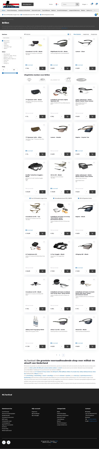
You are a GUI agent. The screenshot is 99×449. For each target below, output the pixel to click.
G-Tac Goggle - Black (57, 254)
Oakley (5, 43)
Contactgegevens (6, 423)
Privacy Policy (5, 428)
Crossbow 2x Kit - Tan (33, 216)
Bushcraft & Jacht (36, 10)
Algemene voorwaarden (7, 424)
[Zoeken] (77, 4)
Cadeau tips (89, 10)
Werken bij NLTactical (7, 430)
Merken (83, 10)
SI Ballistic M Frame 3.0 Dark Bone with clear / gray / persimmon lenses (85, 293)
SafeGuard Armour (87, 371)
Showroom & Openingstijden (8, 413)
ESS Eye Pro (6, 42)
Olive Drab (7, 54)
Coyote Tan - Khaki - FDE (10, 55)
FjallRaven (63, 371)
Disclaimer (4, 426)
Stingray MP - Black (82, 254)
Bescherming (10, 19)
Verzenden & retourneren (8, 417)
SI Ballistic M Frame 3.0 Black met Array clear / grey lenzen (60, 292)
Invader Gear (76, 371)
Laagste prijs (86, 34)
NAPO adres (5, 419)
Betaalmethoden (6, 415)
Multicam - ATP (8, 57)
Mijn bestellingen (35, 413)
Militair (3, 10)
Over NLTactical (5, 411)
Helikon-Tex (70, 371)
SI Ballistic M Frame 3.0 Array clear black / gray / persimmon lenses (60, 218)
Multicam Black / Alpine (10, 58)
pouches (68, 375)
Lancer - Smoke (56, 137)
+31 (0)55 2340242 (91, 419)
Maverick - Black (81, 329)
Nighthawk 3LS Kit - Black (59, 51)
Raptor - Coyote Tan (82, 137)
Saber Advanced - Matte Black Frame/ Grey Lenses (84, 175)
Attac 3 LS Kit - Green (58, 329)
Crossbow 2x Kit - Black (33, 292)
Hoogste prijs (94, 34)
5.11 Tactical (38, 371)
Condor (48, 371)
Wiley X (5, 48)
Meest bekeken (77, 34)
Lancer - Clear (80, 51)
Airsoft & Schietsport (62, 10)
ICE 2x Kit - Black (56, 175)
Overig (6, 63)
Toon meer (64, 28)
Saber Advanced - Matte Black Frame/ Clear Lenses (84, 100)
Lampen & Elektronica (74, 10)
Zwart (6, 60)
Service (51, 4)
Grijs (5, 61)
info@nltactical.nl (93, 421)
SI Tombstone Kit (31, 254)
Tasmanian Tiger (8, 46)
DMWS (56, 441)
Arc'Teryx (43, 371)
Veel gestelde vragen (7, 421)
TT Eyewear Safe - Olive (33, 137)
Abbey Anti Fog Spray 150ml (35, 329)
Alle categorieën (27, 4)
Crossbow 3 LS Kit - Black (34, 51)
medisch (50, 367)
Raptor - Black (80, 216)
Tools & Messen (46, 10)
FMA (60, 371)
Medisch (53, 10)
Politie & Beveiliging (12, 10)
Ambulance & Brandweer (24, 10)
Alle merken (6, 40)
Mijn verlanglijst (35, 415)
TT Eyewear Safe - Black (34, 99)
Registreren (34, 411)
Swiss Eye (6, 45)
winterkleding (37, 375)
